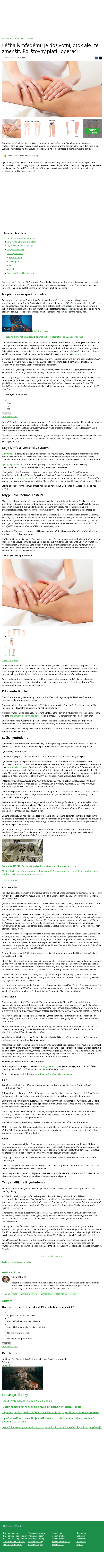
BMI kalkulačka (10, 1533)
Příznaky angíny (35, 1544)
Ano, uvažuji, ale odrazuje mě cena (23, 1321)
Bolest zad (57, 1533)
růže (67, 308)
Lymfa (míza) (8, 453)
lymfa (14, 1293)
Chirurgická (14, 261)
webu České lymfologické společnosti (55, 1074)
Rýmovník (81, 1533)
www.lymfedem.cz (49, 1066)
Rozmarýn (81, 1541)
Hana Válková (8, 58)
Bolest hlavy (58, 1544)
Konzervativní (15, 257)
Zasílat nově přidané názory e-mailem (16, 1262)
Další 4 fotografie (10, 660)
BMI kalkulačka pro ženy (15, 1535)
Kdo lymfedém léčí (15, 249)
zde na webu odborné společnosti (26, 715)
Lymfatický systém (10, 464)
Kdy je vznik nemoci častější (20, 245)
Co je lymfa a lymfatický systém (21, 241)
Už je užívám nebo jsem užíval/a (22, 1315)
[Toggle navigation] (100, 30)
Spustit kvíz (10, 880)
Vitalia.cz (5, 38)
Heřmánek (81, 1538)
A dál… (12, 269)
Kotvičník (80, 1535)
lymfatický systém (29, 1293)
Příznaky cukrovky (36, 1533)
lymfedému (17, 282)
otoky (73, 1293)
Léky (11, 265)
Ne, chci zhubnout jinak (18, 1333)
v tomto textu (78, 354)
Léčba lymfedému (15, 253)
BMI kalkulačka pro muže (15, 1538)
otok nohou (61, 1293)
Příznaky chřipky (35, 1541)
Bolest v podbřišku (61, 1541)
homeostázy (23, 478)
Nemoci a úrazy (26, 38)
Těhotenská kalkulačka (14, 1541)
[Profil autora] (6, 1279)
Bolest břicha (58, 1535)
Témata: (6, 1293)
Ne (8, 408)
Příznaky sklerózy (36, 1535)
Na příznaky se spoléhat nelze (21, 238)
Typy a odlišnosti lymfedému (20, 273)
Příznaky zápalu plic (37, 1538)
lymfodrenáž (47, 1293)
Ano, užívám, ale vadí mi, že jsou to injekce (27, 1327)
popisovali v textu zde (17, 767)
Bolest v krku (58, 1538)
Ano (9, 403)
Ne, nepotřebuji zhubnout (19, 1338)
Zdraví (14, 38)
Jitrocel (79, 1544)
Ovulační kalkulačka (12, 1544)
